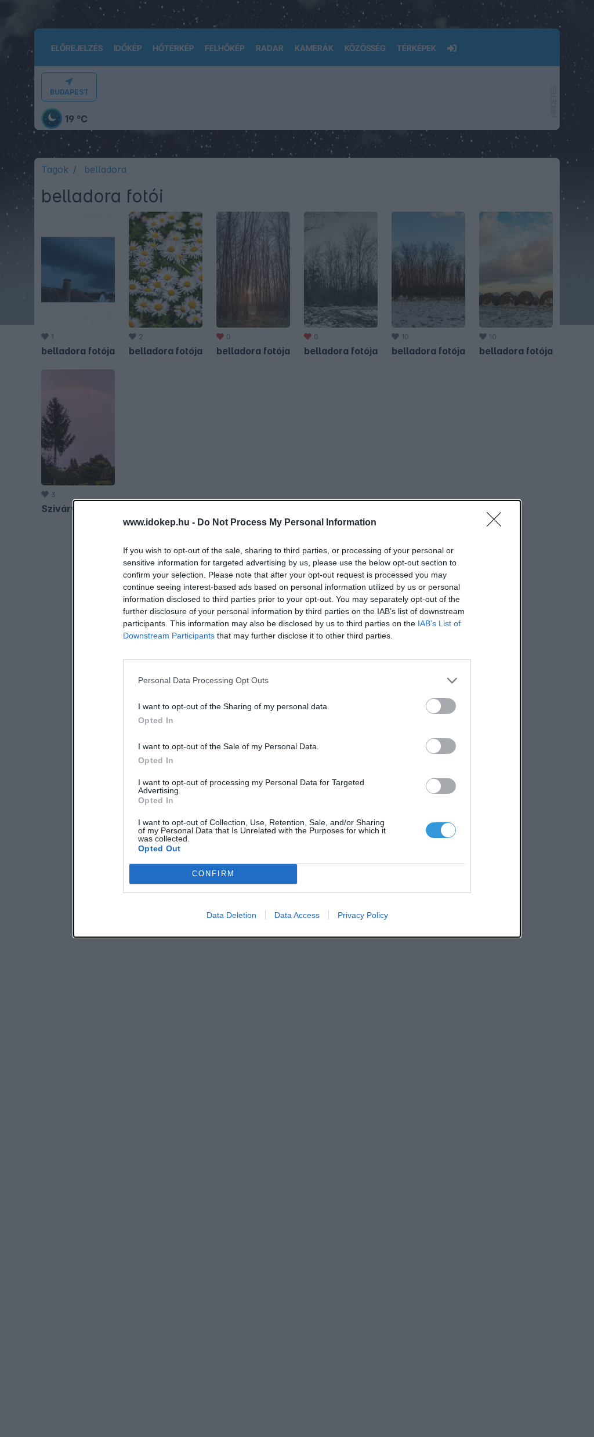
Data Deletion (231, 915)
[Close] (498, 523)
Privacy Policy (363, 915)
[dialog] (297, 718)
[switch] (441, 706)
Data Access (297, 915)
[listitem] (297, 680)
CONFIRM (213, 873)
